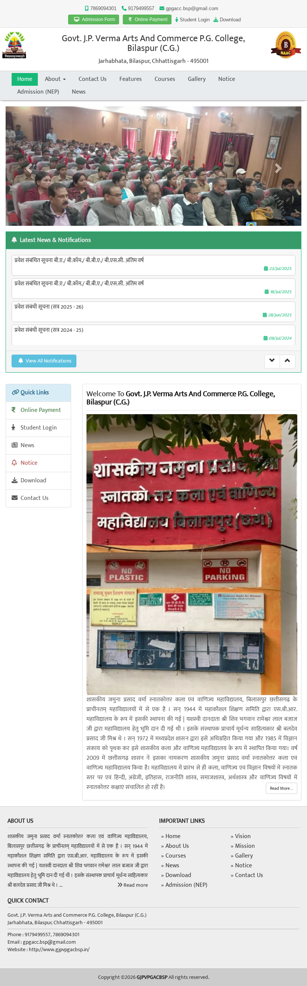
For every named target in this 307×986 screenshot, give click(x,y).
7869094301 (102, 8)
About (53, 79)
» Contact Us (247, 875)
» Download (176, 875)
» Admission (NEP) (184, 885)
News (79, 92)
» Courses (173, 856)
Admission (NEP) (38, 92)
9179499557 (140, 8)
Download (229, 19)
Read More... (281, 788)
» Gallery (242, 856)
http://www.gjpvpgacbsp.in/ (59, 949)
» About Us (175, 846)
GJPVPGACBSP (152, 977)
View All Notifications (48, 361)
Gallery (197, 79)
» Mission (243, 846)
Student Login (194, 19)
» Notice (241, 866)
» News (170, 866)
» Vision (241, 836)
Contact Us (93, 79)
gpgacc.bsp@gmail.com (192, 8)
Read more (135, 885)
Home (24, 79)
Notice (226, 79)
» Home (170, 836)
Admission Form (98, 19)
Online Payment (150, 19)
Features (130, 79)
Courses (165, 79)
